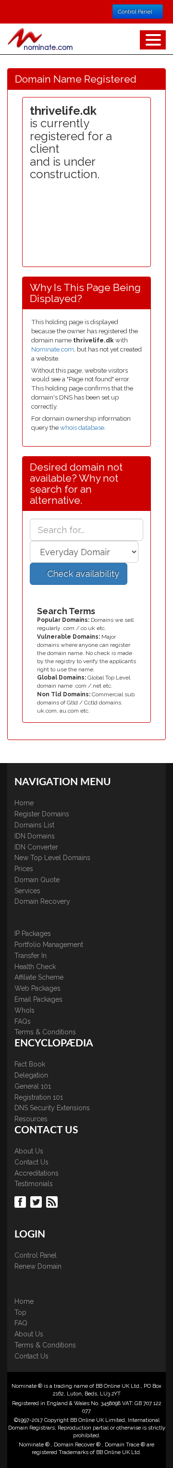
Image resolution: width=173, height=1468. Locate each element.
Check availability (82, 574)
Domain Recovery (42, 901)
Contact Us (31, 1162)
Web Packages (37, 988)
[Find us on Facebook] (21, 1201)
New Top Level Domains (52, 857)
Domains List (34, 825)
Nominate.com (52, 349)
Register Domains (41, 814)
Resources (31, 1119)
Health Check (35, 967)
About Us (28, 1151)
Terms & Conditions (45, 1032)
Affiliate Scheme (38, 977)
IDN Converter (36, 847)
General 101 (32, 1086)
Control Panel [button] (135, 11)
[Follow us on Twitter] (37, 1201)
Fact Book (29, 1064)
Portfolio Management (48, 944)
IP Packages (32, 933)
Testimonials (33, 1184)
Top (20, 1312)
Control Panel (35, 1255)
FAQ (20, 1323)
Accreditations (36, 1173)
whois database (82, 427)
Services (27, 891)
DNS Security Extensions (52, 1108)
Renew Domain (38, 1266)
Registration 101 (38, 1097)
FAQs (22, 1021)
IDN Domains (34, 836)
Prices (23, 869)
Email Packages (38, 999)
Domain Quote (37, 880)
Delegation (31, 1075)
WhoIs (24, 1010)
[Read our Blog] (53, 1201)
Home (24, 803)
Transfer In (30, 955)
